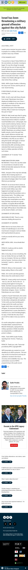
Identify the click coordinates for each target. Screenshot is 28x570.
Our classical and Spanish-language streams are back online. (14, 8)
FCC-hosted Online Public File (10, 530)
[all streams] (26, 568)
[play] (2, 568)
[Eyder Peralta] (5, 385)
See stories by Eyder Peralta (18, 396)
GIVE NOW (14, 445)
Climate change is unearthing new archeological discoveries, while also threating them (12, 490)
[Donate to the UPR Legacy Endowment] (14, 414)
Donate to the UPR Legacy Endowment (14, 427)
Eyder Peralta (13, 31)
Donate (23, 2)
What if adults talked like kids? (10, 479)
